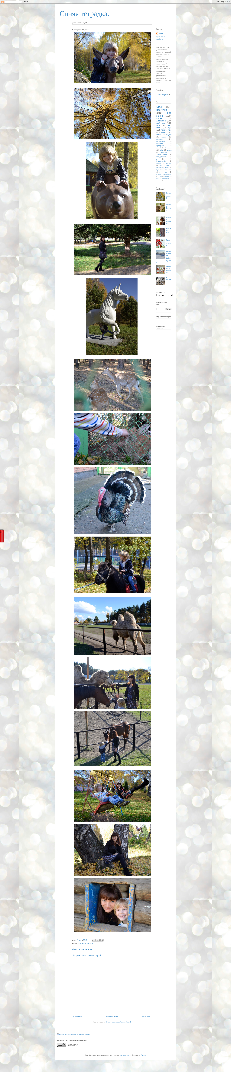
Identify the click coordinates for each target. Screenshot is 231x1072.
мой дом (160, 123)
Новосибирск (165, 178)
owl (167, 159)
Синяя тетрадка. (84, 14)
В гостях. (168, 279)
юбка (161, 150)
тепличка (167, 176)
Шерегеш (159, 167)
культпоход (160, 141)
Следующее (77, 1016)
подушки (159, 143)
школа (169, 150)
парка (167, 167)
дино (160, 165)
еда (169, 128)
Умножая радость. (168, 196)
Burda (164, 132)
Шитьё (159, 118)
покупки (168, 135)
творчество (166, 130)
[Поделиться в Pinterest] (102, 940)
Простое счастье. (168, 243)
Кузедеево (160, 146)
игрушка (158, 174)
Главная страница (111, 1016)
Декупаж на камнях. (168, 269)
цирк (157, 178)
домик (158, 159)
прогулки (90, 943)
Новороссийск (161, 161)
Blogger (143, 1055)
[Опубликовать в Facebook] (100, 940)
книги (158, 135)
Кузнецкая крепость (163, 170)
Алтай (158, 148)
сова (167, 165)
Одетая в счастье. (168, 220)
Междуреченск (161, 156)
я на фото (164, 172)
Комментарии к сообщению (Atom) (118, 1022)
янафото (158, 181)
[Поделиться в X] (98, 940)
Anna (161, 33)
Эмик (159, 106)
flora (158, 125)
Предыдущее (145, 1016)
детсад (158, 163)
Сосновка (168, 148)
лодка (160, 176)
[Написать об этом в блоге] (95, 940)
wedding (168, 163)
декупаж (159, 139)
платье (164, 137)
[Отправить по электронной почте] (93, 940)
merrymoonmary (125, 1055)
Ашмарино (82, 943)
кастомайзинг (167, 174)
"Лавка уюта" (161, 154)
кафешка (164, 152)
